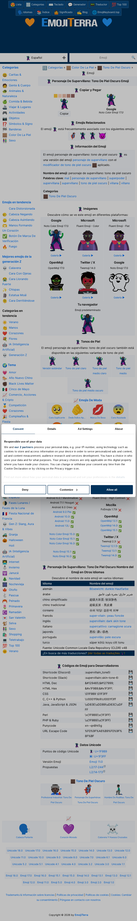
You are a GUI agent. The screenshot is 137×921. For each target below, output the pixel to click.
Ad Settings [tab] (85, 428)
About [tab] (119, 428)
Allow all (111, 489)
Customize (66, 489)
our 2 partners (23, 447)
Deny (25, 489)
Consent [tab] (18, 428)
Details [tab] (51, 428)
